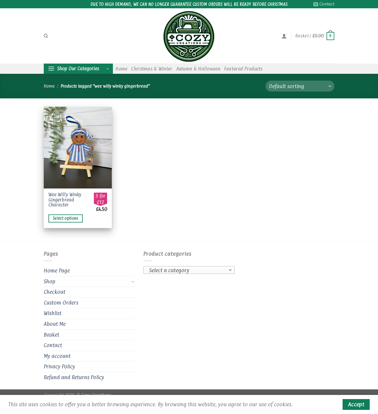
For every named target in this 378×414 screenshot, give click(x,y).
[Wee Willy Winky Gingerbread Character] (78, 147)
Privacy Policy (59, 366)
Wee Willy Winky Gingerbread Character (64, 200)
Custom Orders (61, 303)
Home (121, 69)
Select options (65, 218)
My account (57, 356)
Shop (49, 281)
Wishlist (52, 313)
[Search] (46, 36)
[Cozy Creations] (189, 36)
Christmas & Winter (151, 69)
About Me (55, 324)
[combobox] (189, 270)
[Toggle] (133, 281)
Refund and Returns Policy (74, 377)
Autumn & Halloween (198, 69)
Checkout (54, 292)
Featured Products (243, 69)
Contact (53, 345)
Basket (51, 335)
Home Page (57, 271)
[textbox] (188, 270)
